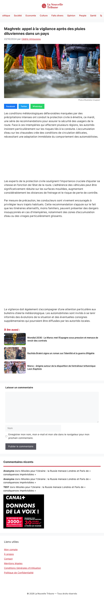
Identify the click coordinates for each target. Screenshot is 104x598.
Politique (5, 15)
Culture (44, 15)
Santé (93, 15)
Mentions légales (13, 563)
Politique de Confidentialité (18, 572)
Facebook (10, 106)
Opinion (71, 15)
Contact (8, 558)
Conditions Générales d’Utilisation (22, 568)
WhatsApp (37, 106)
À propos (9, 554)
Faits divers (57, 15)
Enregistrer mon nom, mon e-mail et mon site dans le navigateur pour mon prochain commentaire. (48, 436)
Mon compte (11, 549)
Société (18, 15)
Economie (31, 15)
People (82, 15)
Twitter (24, 106)
